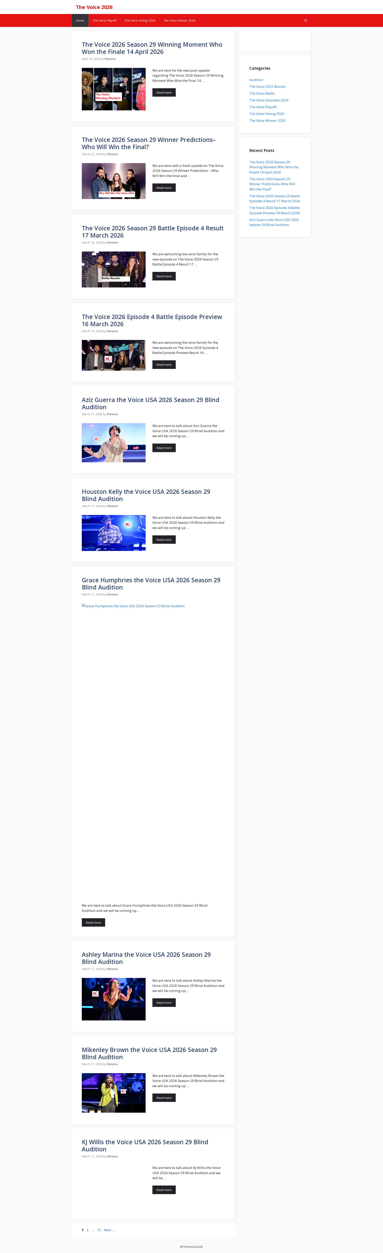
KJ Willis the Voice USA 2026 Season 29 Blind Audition (145, 1145)
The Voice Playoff (104, 20)
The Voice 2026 (94, 7)
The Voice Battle (262, 93)
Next (109, 1230)
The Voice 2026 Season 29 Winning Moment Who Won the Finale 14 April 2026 (152, 48)
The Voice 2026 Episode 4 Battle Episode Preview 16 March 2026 (152, 320)
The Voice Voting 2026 (139, 20)
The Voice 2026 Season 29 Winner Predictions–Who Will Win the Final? (149, 143)
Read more (164, 92)
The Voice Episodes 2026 (268, 100)
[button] (305, 20)
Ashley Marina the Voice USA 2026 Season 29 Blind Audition (146, 958)
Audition (256, 79)
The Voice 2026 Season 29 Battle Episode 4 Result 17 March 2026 (153, 231)
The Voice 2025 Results (267, 86)
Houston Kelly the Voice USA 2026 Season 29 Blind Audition (146, 495)
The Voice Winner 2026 (179, 20)
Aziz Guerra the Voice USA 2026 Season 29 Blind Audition (150, 403)
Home (80, 20)
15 (99, 1230)
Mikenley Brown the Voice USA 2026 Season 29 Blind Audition (149, 1053)
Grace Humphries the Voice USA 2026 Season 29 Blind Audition (151, 583)
